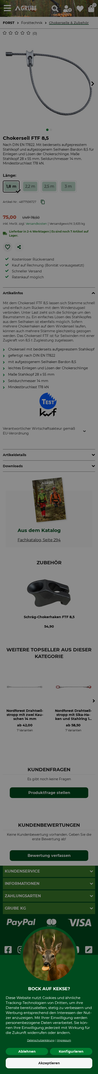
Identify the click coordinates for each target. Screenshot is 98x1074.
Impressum (64, 1040)
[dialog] (49, 537)
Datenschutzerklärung (40, 1040)
